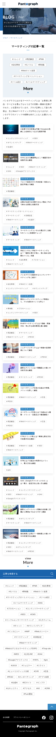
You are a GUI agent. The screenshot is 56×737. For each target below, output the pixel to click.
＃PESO (30, 337)
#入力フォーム (45, 620)
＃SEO (35, 138)
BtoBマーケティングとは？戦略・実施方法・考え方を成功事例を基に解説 (35, 325)
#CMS (32, 614)
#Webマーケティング (28, 643)
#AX (38, 688)
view (28, 561)
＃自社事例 (23, 260)
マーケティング (16, 38)
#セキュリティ (12, 688)
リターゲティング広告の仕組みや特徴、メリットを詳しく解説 (35, 389)
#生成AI (14, 683)
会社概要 (6, 717)
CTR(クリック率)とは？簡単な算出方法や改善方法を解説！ (35, 438)
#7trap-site (46, 648)
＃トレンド (10, 167)
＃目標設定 (28, 215)
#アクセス (27, 688)
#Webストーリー (41, 631)
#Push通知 (28, 694)
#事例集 (41, 65)
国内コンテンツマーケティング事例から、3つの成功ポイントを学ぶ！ (34, 300)
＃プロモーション (38, 260)
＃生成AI (9, 147)
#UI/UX (14, 665)
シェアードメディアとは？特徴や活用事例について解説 (35, 349)
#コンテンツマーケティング (37, 609)
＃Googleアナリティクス (25, 171)
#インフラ (40, 683)
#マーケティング (21, 637)
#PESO (10, 677)
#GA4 (40, 654)
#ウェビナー (27, 665)
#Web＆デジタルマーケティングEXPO (21, 648)
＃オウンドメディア (13, 143)
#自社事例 (15, 65)
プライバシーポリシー (21, 717)
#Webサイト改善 (28, 71)
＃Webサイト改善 (26, 284)
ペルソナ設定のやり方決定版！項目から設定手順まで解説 (35, 183)
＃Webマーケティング (34, 143)
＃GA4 (8, 171)
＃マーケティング (13, 215)
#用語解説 (30, 59)
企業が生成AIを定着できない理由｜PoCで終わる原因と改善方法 (35, 203)
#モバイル (29, 65)
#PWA (41, 59)
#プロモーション (14, 609)
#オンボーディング (26, 677)
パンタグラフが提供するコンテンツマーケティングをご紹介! (35, 276)
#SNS (40, 603)
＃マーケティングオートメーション (19, 211)
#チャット (18, 626)
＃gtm (8, 470)
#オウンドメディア (34, 626)
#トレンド (16, 59)
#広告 (46, 671)
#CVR (36, 671)
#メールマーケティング (35, 82)
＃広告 (42, 397)
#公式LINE (28, 654)
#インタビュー (14, 631)
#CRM (47, 688)
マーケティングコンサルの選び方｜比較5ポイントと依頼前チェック (35, 232)
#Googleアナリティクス (18, 660)
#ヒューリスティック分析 (18, 671)
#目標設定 (37, 637)
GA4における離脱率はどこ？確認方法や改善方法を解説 (35, 159)
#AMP (27, 631)
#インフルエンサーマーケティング (19, 620)
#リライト (41, 665)
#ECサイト (27, 683)
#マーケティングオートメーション (28, 76)
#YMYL (36, 660)
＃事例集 (9, 308)
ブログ (5, 38)
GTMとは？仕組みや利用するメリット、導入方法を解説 (34, 462)
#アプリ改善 (44, 677)
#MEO (16, 654)
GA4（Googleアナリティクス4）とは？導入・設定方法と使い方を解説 (34, 482)
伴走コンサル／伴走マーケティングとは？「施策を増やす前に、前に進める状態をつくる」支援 (35, 253)
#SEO (23, 614)
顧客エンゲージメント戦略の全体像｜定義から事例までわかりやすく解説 (35, 510)
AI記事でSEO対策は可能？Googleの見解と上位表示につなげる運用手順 (35, 130)
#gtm (46, 660)
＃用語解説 (10, 191)
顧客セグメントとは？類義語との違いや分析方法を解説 (35, 369)
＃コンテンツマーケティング (17, 138)
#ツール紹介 (16, 82)
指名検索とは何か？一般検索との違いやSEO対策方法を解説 (35, 535)
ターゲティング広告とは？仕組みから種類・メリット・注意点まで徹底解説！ (35, 413)
